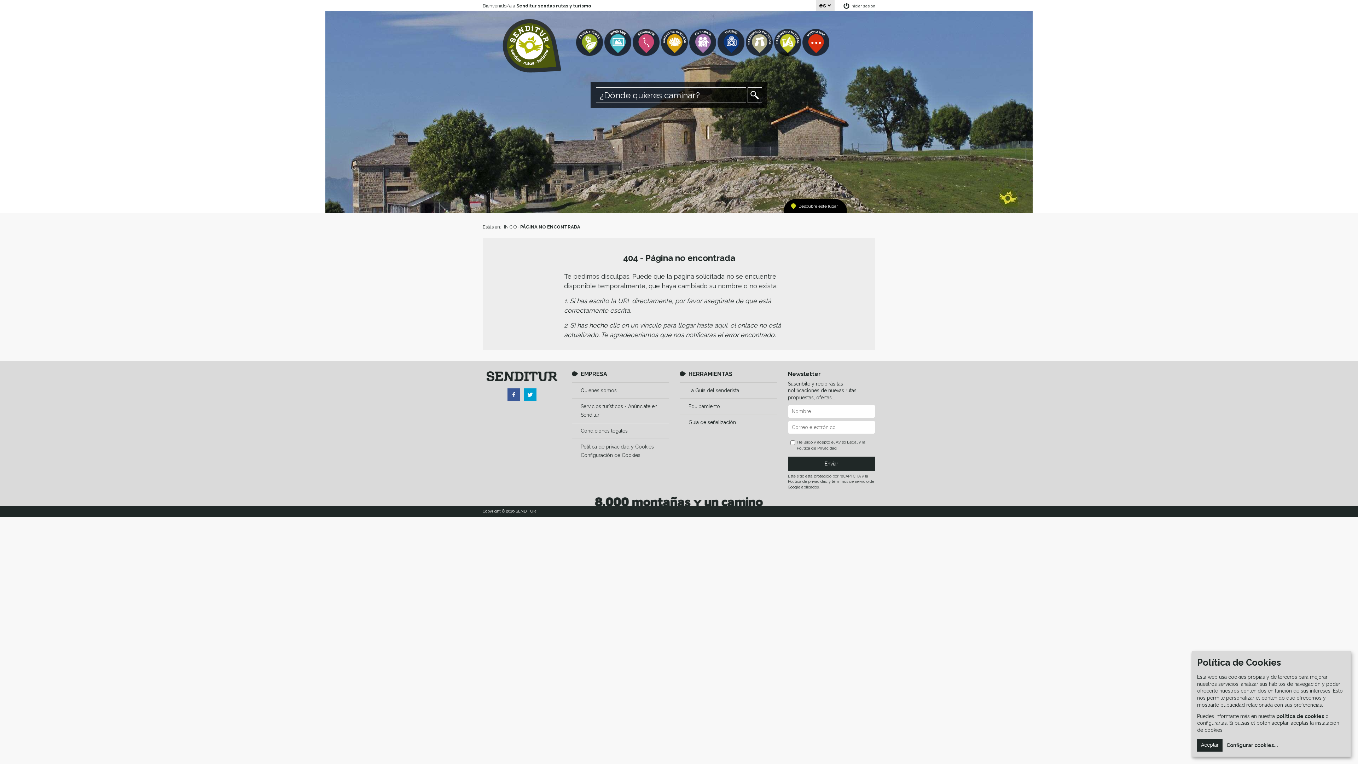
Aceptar (1210, 745)
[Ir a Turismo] (732, 42)
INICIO (510, 227)
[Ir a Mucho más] (816, 42)
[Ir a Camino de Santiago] (675, 42)
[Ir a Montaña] (618, 42)
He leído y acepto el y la (831, 445)
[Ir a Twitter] (530, 394)
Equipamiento (704, 406)
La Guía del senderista (714, 390)
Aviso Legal (847, 442)
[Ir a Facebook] (513, 394)
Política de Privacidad (817, 448)
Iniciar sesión (863, 6)
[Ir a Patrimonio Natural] (788, 42)
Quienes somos (599, 390)
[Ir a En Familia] (703, 42)
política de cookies (1300, 716)
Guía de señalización (712, 422)
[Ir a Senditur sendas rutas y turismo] (532, 45)
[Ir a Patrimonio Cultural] (760, 42)
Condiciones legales (604, 431)
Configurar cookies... (1252, 745)
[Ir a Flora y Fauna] (590, 42)
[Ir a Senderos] (647, 42)
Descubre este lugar (818, 206)
